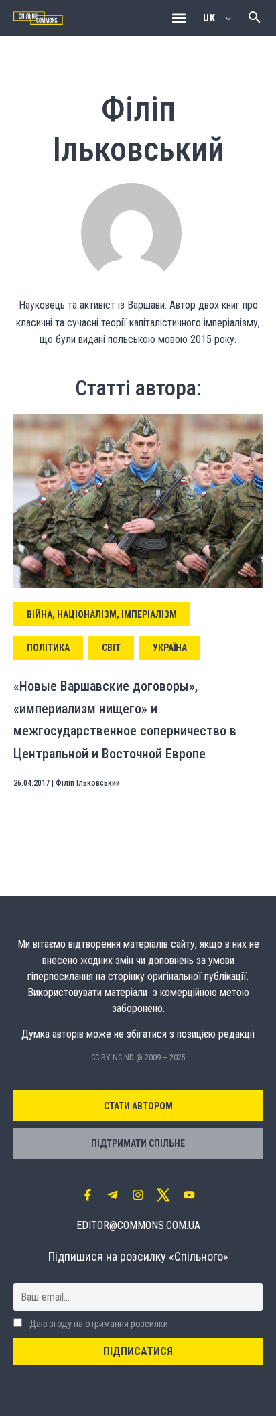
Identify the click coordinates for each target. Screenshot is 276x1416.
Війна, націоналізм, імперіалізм (102, 614)
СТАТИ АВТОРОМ (138, 1106)
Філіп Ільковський (88, 783)
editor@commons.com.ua (138, 1225)
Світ (111, 647)
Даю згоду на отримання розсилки (97, 1324)
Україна (170, 647)
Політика (48, 647)
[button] (178, 18)
